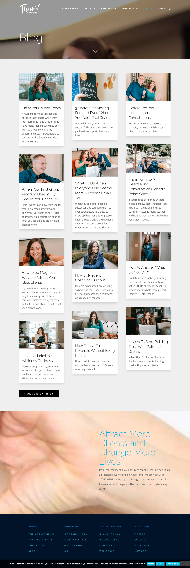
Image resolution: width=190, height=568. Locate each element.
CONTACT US (37, 545)
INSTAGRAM (141, 545)
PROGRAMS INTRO (75, 534)
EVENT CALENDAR (75, 540)
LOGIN (161, 9)
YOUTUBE (140, 551)
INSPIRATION (129, 9)
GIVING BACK (107, 545)
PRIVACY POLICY (110, 534)
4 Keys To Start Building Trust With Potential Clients (148, 347)
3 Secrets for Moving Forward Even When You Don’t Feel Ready (93, 113)
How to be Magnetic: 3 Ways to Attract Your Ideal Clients (40, 277)
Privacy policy (173, 564)
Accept (151, 564)
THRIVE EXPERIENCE (42, 534)
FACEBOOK (141, 534)
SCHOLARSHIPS (74, 545)
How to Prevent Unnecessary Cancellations (141, 113)
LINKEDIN (140, 540)
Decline (160, 564)
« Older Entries (39, 394)
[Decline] (186, 563)
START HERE (69, 9)
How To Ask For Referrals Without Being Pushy (95, 350)
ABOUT (89, 9)
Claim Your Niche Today (41, 108)
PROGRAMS (107, 9)
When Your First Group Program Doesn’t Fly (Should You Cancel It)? (40, 194)
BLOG (149, 9)
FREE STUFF (106, 551)
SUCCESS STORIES (41, 540)
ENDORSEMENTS (109, 540)
